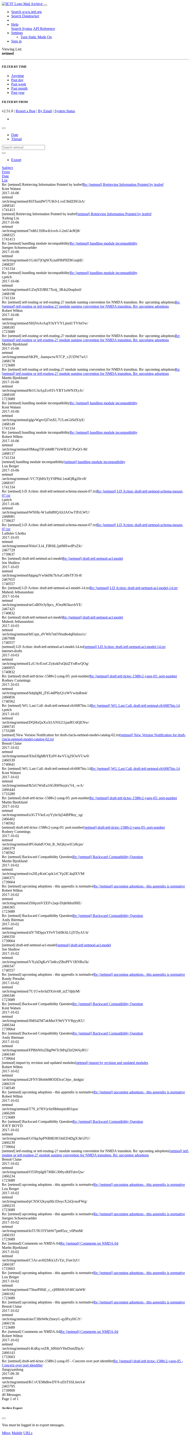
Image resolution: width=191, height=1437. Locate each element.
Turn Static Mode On (36, 37)
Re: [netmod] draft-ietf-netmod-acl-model (92, 558)
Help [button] (14, 24)
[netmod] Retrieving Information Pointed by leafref (114, 214)
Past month (19, 88)
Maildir (17, 1433)
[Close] (4, 1418)
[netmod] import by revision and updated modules (111, 1063)
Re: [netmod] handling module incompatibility (103, 243)
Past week (18, 84)
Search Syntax (21, 29)
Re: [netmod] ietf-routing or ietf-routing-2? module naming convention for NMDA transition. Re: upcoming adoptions (91, 304)
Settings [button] (17, 33)
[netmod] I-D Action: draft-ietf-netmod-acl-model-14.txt (124, 647)
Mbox (6, 1433)
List (4, 180)
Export (16, 160)
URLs (27, 1433)
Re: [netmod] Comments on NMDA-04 (89, 1243)
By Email (45, 111)
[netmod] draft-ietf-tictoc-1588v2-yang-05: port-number (124, 827)
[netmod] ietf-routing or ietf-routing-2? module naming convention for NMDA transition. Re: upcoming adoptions (95, 1153)
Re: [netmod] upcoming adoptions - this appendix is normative (139, 886)
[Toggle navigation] (45, 5)
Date (14, 135)
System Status (65, 111)
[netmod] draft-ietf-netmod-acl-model (83, 945)
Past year (17, 93)
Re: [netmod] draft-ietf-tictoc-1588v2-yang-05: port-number (133, 676)
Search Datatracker (25, 16)
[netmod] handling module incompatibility (94, 462)
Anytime (17, 76)
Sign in (16, 41)
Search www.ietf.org (26, 12)
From (6, 172)
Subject (7, 168)
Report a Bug (25, 111)
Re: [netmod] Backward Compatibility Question (107, 857)
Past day (17, 80)
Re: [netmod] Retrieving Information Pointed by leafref (123, 185)
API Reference (44, 29)
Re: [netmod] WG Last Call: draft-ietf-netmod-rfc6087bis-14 (135, 706)
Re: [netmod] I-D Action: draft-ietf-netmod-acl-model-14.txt (133, 588)
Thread (16, 139)
